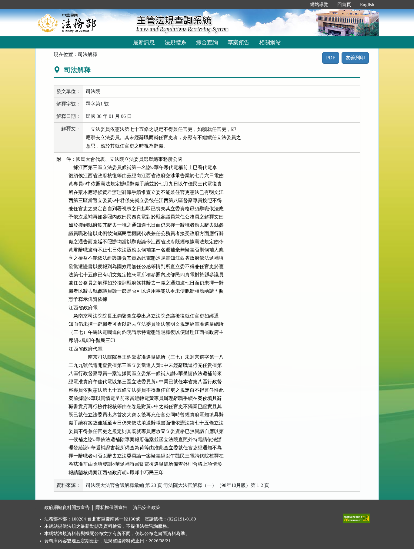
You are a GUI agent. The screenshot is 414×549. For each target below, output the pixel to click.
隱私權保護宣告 (111, 507)
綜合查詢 (207, 42)
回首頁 (344, 4)
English (367, 4)
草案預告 (238, 42)
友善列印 (355, 57)
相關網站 (270, 42)
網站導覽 (319, 4)
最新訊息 (144, 42)
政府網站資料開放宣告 (67, 507)
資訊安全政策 (146, 507)
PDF (330, 57)
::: (299, 4)
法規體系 (175, 42)
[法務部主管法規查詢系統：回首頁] (83, 22)
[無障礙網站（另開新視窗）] (356, 516)
